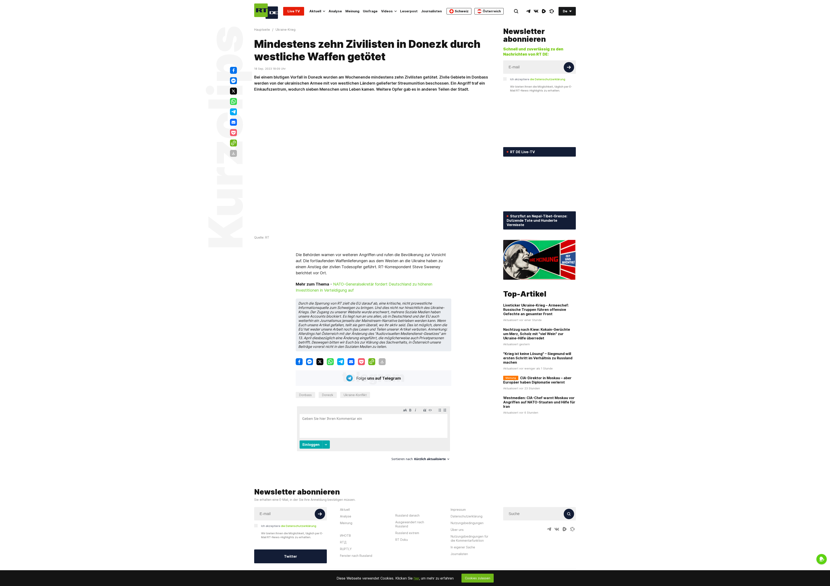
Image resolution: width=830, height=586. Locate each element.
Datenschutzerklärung (466, 516)
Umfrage (370, 11)
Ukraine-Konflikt (355, 395)
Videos (387, 11)
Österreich (492, 11)
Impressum (458, 509)
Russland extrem (407, 533)
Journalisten (431, 11)
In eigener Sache (463, 547)
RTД (343, 542)
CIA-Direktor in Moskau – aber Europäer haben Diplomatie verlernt (537, 380)
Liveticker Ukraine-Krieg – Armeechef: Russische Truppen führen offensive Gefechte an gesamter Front (536, 309)
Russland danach (407, 515)
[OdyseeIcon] (551, 11)
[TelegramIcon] (528, 11)
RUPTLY (346, 549)
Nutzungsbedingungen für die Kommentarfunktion (469, 538)
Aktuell (315, 11)
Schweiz (462, 11)
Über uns (457, 529)
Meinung (352, 11)
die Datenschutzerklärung (547, 79)
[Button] (569, 67)
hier (416, 578)
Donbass (305, 395)
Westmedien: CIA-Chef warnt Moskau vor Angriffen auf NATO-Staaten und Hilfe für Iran (539, 402)
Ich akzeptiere (537, 79)
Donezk (327, 395)
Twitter (290, 556)
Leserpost (409, 11)
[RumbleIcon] (543, 11)
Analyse (335, 11)
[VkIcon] (536, 11)
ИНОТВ (345, 535)
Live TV (293, 11)
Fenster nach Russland (356, 555)
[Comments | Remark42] (373, 435)
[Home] (266, 11)
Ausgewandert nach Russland (409, 524)
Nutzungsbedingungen (467, 523)
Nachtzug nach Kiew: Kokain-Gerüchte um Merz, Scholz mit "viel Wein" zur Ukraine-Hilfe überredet (536, 333)
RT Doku (401, 539)
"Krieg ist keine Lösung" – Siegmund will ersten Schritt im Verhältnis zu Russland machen (537, 358)
